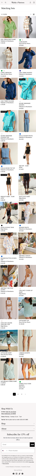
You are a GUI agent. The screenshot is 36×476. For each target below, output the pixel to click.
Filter (5, 14)
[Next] (25, 394)
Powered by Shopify (25, 466)
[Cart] (34, 2)
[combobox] (4, 451)
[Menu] (2, 2)
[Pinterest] (22, 474)
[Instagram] (16, 474)
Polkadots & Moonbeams (15, 466)
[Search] (5, 2)
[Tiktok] (20, 474)
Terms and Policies (18, 470)
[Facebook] (14, 474)
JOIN (32, 444)
